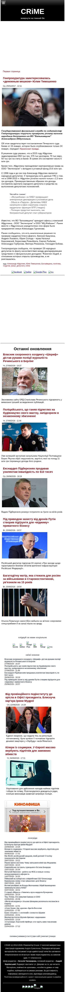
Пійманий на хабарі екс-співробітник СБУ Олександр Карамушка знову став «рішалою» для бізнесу (28, 880)
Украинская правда (29, 149)
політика (57, 264)
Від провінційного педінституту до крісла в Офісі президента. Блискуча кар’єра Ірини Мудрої (30, 697)
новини (21, 936)
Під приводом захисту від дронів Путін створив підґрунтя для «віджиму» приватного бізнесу (29, 522)
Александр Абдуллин (16, 264)
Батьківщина (46, 264)
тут (35, 964)
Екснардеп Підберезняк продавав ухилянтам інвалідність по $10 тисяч (28, 470)
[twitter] (27, 272)
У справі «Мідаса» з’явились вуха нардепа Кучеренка (29, 892)
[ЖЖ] (36, 647)
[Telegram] (43, 647)
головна (13, 936)
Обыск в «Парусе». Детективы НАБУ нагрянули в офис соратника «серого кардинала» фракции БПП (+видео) (28, 205)
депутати (21, 266)
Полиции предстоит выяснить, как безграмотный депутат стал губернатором (31, 211)
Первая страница (11, 71)
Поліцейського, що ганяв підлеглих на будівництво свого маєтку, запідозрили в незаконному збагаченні (31, 413)
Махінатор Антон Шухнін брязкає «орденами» (25, 917)
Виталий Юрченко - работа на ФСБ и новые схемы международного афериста (27, 873)
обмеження (36, 958)
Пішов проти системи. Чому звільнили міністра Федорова (30, 863)
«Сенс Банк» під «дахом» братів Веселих (23, 908)
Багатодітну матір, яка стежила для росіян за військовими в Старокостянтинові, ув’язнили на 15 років (32, 579)
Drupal (36, 945)
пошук (52, 936)
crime (28, 266)
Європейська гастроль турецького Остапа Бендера (28, 867)
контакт (45, 936)
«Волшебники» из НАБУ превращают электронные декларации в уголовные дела (31, 198)
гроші (13, 266)
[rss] (51, 272)
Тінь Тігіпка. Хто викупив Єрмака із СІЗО (22, 897)
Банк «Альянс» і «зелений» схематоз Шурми (25, 913)
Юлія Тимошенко (33, 264)
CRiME (32, 11)
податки (6, 266)
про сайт (36, 936)
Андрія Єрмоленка (33, 948)
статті (28, 936)
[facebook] (17, 272)
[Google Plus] (40, 272)
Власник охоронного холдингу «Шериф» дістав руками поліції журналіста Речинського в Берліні (30, 357)
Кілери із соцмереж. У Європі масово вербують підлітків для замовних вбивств (30, 751)
